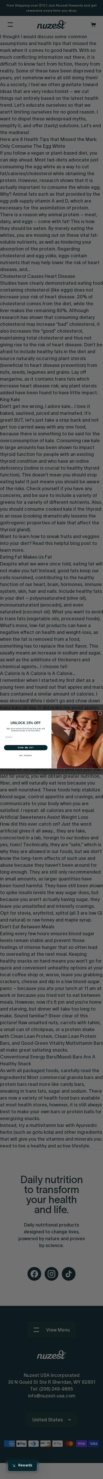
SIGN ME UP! (26, 747)
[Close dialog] (100, 713)
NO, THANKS (25, 755)
